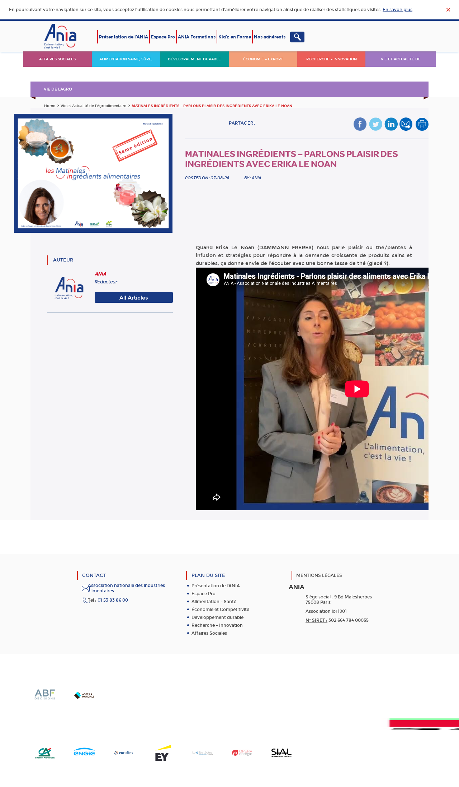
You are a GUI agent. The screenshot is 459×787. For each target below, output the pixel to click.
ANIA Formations (197, 37)
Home (49, 106)
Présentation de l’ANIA (123, 37)
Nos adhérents (269, 37)
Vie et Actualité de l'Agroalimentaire (93, 106)
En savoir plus (397, 9)
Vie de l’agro (58, 89)
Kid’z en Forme (234, 37)
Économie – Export (263, 59)
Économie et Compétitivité (220, 609)
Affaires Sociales (209, 633)
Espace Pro (163, 37)
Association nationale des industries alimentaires (126, 588)
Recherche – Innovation (331, 59)
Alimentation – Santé (213, 601)
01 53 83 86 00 (113, 600)
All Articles (133, 298)
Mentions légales (319, 575)
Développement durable (194, 59)
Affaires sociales (57, 59)
